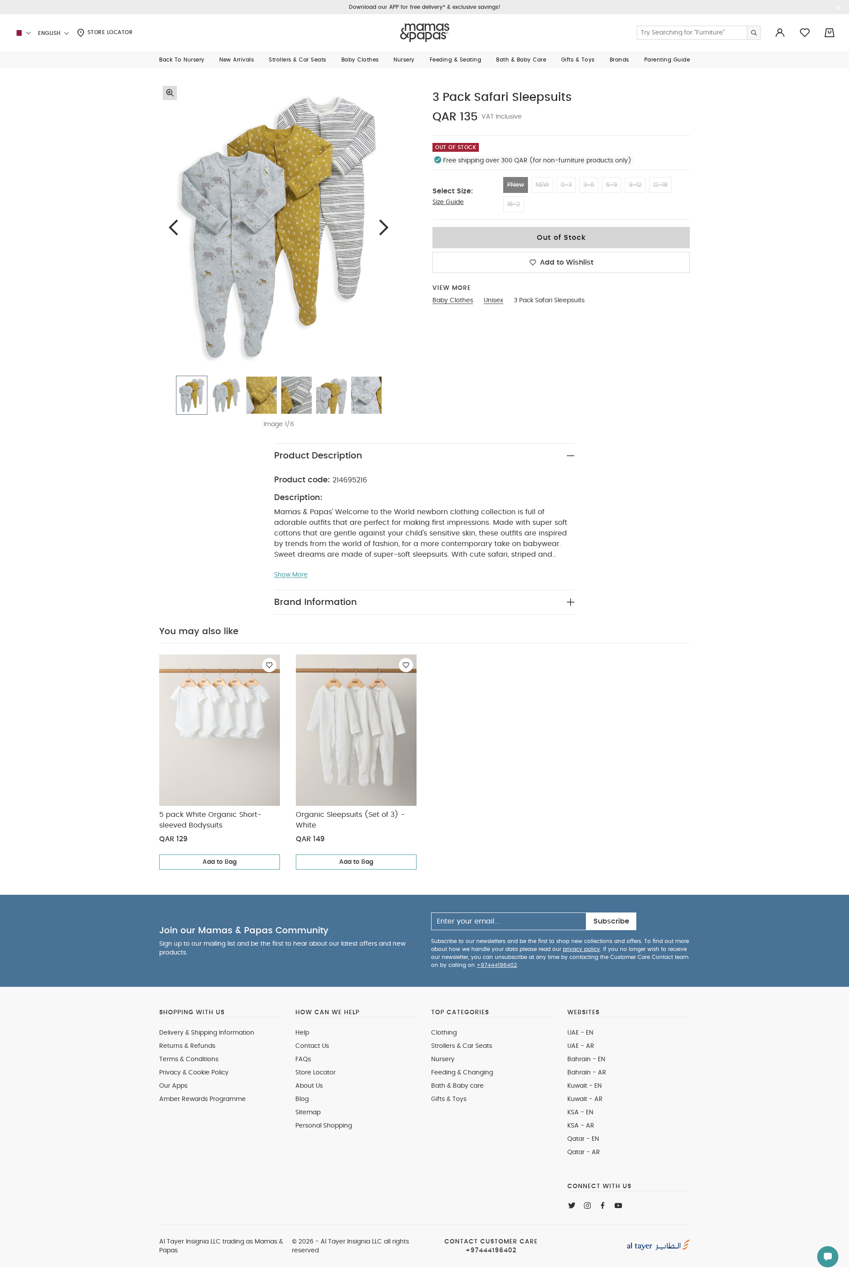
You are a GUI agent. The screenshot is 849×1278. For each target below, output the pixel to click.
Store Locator (109, 32)
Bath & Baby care (457, 1086)
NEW (542, 185)
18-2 (513, 204)
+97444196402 (497, 965)
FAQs (303, 1059)
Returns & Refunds (187, 1046)
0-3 (566, 185)
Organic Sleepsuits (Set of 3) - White (350, 820)
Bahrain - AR (586, 1073)
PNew (515, 185)
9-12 (635, 185)
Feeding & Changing (462, 1073)
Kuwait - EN (584, 1086)
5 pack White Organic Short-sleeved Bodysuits (210, 820)
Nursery (443, 1059)
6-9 (611, 185)
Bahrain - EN (586, 1059)
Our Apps (173, 1086)
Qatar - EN (583, 1139)
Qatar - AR (583, 1152)
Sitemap (308, 1112)
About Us (309, 1086)
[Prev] (173, 227)
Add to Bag (220, 862)
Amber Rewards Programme (202, 1099)
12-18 (660, 185)
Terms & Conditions (188, 1059)
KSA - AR (580, 1126)
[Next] (383, 227)
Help (302, 1033)
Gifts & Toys (449, 1099)
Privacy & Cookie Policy (194, 1073)
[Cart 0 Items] (829, 32)
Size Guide (448, 202)
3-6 (588, 185)
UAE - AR (580, 1046)
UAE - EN (580, 1033)
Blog (302, 1099)
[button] (182, 60)
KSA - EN (580, 1112)
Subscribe (611, 921)
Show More (291, 575)
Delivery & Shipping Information (206, 1033)
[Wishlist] (269, 665)
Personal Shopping (323, 1126)
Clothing (444, 1033)
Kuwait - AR (585, 1099)
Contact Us (312, 1046)
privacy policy (581, 949)
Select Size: (452, 191)
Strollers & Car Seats (461, 1046)
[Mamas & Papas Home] (424, 32)
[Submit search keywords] (753, 32)
